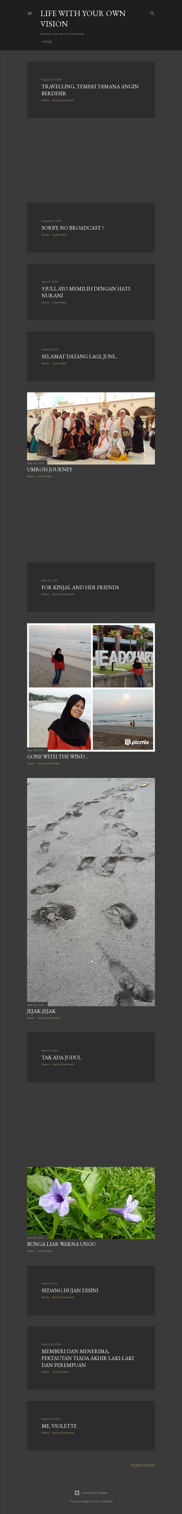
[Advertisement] (91, 160)
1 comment (59, 234)
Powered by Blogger (94, 1492)
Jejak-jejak (41, 1011)
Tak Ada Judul (61, 1057)
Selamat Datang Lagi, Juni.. (79, 356)
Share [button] (45, 100)
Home (47, 42)
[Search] (152, 12)
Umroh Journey (49, 469)
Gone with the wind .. (57, 756)
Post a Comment (63, 100)
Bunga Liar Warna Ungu (61, 1243)
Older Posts (143, 1465)
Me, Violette (59, 1425)
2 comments (60, 1372)
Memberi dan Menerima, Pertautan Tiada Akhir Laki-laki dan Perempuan (88, 1358)
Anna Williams (102, 1501)
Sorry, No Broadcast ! (73, 227)
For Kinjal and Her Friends (80, 587)
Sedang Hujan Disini (70, 1290)
